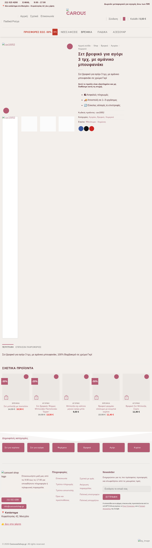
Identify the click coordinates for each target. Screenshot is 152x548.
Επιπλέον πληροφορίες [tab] (28, 347)
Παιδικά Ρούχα (11, 21)
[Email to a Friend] (86, 128)
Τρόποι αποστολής (65, 490)
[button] (102, 19)
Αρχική (24, 16)
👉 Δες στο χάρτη (11, 524)
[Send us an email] (12, 16)
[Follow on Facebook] (4, 16)
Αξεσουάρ (119, 32)
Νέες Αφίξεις (69, 32)
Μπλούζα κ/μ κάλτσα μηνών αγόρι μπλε (76, 407)
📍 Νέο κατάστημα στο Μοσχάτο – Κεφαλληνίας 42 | (28, 6)
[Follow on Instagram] (8, 16)
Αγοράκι (114, 46)
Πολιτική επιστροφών (89, 494)
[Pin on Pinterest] (91, 128)
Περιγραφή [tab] (8, 347)
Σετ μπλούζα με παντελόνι (16, 406)
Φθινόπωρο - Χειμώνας (96, 122)
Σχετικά (34, 16)
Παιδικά (102, 32)
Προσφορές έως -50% (38, 32)
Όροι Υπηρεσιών (129, 506)
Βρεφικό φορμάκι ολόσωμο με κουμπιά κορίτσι (106, 409)
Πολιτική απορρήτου (89, 500)
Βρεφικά (86, 32)
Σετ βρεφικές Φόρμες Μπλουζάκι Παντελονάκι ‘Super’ (46, 409)
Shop (96, 46)
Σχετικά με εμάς (87, 478)
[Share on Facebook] (81, 128)
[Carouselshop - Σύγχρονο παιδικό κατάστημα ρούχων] (76, 17)
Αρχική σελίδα (84, 46)
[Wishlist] (124, 19)
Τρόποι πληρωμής (64, 484)
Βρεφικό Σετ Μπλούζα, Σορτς (136, 407)
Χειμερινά (82, 49)
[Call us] (16, 16)
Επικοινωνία (47, 16)
